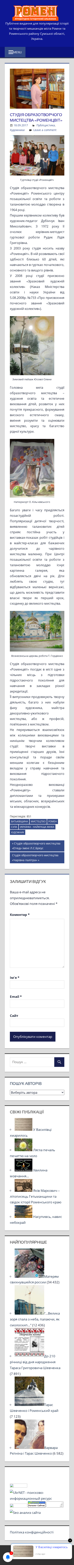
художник (17, 832)
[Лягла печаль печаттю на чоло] (24, 1150)
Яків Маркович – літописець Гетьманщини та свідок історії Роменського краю (35, 1196)
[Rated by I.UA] (18, 1486)
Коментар (20, 914)
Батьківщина (19, 821)
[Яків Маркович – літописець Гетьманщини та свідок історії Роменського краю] (24, 1190)
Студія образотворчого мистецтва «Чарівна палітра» (35, 857)
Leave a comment (44, 130)
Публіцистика (46, 125)
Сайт (14, 1015)
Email (16, 996)
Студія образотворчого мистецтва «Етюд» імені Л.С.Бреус (36, 845)
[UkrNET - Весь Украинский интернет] (37, 1498)
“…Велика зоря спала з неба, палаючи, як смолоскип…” (35, 1319)
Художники (17, 130)
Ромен (52, 821)
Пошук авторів (26, 1083)
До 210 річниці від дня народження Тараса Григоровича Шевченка (35, 1362)
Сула (14, 827)
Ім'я (14, 977)
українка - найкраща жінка (37, 827)
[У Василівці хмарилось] (24, 1129)
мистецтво (38, 821)
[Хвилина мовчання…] (24, 1170)
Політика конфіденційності (31, 1532)
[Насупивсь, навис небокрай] (24, 1216)
